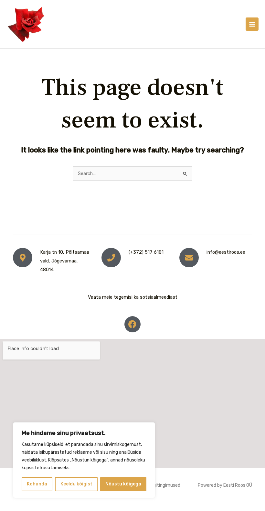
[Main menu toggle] (252, 23)
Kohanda (37, 484)
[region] (84, 460)
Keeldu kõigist (76, 484)
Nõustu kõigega (123, 484)
